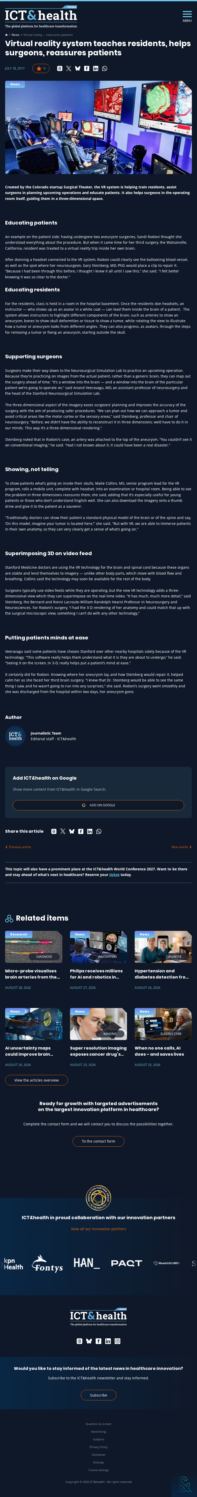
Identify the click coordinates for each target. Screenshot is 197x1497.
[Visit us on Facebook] (98, 1341)
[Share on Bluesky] (77, 68)
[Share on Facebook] (86, 68)
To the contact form (98, 1141)
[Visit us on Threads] (79, 1341)
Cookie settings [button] (98, 1470)
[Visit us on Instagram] (117, 1341)
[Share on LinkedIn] (95, 68)
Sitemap (98, 1462)
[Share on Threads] (59, 68)
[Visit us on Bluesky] (89, 1341)
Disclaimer (98, 1455)
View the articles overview (36, 1080)
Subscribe (98, 1395)
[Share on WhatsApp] (104, 68)
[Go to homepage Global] (41, 16)
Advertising (98, 1431)
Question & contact (98, 1424)
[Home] (6, 35)
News (15, 34)
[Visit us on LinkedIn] (108, 1341)
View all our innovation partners (98, 1228)
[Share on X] (68, 68)
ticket (114, 874)
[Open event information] (184, 1484)
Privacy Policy (99, 1447)
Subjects (98, 1439)
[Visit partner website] (35, 1263)
